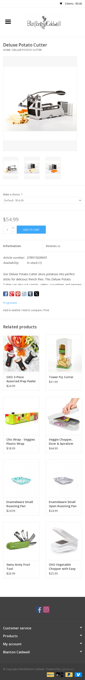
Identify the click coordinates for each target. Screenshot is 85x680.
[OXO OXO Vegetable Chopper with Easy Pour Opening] (64, 541)
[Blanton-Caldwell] (51, 22)
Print (46, 310)
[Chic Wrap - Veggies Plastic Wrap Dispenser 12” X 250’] (21, 416)
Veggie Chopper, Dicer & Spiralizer (61, 441)
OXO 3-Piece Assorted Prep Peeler (21, 379)
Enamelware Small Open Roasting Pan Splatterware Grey (63, 504)
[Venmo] (77, 674)
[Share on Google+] (11, 293)
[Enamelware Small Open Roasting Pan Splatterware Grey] (64, 478)
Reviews (53, 246)
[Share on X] (36, 293)
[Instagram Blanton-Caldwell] (46, 609)
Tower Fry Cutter (61, 377)
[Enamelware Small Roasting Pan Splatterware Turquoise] (21, 478)
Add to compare (32, 310)
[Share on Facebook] (5, 293)
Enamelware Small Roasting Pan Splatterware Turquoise (19, 504)
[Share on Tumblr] (30, 293)
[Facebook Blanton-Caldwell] (38, 609)
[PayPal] (50, 674)
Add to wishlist (12, 310)
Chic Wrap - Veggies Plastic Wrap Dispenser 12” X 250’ (20, 441)
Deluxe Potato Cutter (27, 50)
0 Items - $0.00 (73, 3)
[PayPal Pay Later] (68, 674)
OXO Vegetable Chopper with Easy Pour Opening (62, 567)
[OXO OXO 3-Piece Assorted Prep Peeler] (21, 354)
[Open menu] (8, 21)
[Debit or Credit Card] (59, 674)
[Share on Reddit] (24, 293)
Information (12, 246)
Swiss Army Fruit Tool (18, 567)
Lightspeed (67, 669)
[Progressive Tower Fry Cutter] (64, 354)
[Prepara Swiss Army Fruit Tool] (21, 541)
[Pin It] (17, 293)
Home (6, 50)
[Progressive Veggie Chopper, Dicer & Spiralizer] (64, 416)
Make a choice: (12, 194)
